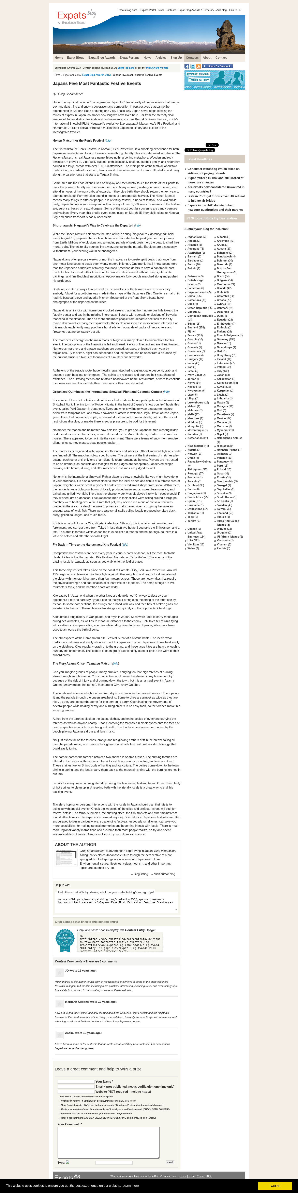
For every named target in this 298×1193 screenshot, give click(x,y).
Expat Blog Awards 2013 (96, 75)
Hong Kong (224, 355)
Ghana (192, 343)
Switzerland (195, 508)
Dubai (220, 315)
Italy (219, 371)
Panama (222, 457)
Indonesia (223, 363)
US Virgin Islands (228, 536)
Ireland (221, 366)
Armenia (193, 244)
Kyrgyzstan (195, 390)
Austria (221, 248)
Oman (191, 457)
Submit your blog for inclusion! (206, 229)
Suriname (194, 505)
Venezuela (223, 540)
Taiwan (221, 508)
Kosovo (192, 386)
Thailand (222, 512)
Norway (192, 453)
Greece (221, 343)
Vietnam (222, 544)
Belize (191, 264)
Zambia (221, 548)
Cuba (191, 303)
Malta (191, 414)
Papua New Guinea (199, 461)
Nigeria (192, 449)
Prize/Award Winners (157, 68)
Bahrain (192, 256)
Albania (221, 236)
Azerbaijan (194, 252)
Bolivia (192, 268)
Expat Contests (71, 75)
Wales (191, 548)
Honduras (194, 355)
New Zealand (196, 445)
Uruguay (222, 532)
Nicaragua (223, 445)
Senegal (222, 485)
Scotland (193, 485)
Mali (219, 410)
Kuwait (221, 386)
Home (57, 75)
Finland (221, 331)
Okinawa (222, 453)
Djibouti (192, 311)
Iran (190, 366)
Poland (221, 469)
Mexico (221, 418)
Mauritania (223, 414)
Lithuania (223, 398)
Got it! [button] (275, 1185)
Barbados (193, 260)
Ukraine (221, 528)
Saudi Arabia (225, 481)
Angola (192, 240)
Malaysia (222, 406)
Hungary (193, 359)
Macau (221, 402)
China (191, 295)
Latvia (220, 394)
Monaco (222, 422)
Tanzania (193, 512)
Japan (220, 374)
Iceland (221, 359)
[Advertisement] (214, 116)
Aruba (220, 244)
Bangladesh (224, 256)
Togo (191, 516)
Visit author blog (164, 874)
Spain (191, 501)
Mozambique (196, 430)
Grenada (193, 347)
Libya (191, 398)
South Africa (195, 497)
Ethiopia (222, 327)
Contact (201, 1176)
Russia (221, 477)
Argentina (223, 240)
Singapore (194, 493)
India (191, 363)
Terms (191, 1176)
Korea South (225, 382)
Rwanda (192, 481)
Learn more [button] (130, 1185)
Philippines (195, 469)
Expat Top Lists (126, 68)
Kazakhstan (224, 378)
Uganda (192, 528)
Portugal (193, 473)
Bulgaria (222, 280)
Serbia (192, 489)
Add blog (221, 10)
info (108, 140)
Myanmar (222, 430)
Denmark (222, 307)
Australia (193, 248)
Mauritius (193, 418)
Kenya (191, 382)
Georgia (192, 339)
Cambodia (223, 284)
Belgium (222, 260)
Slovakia (222, 493)
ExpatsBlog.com (127, 10)
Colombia (223, 295)
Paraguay (223, 461)
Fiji (190, 331)
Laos (191, 394)
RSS (209, 1176)
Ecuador (222, 319)
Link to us (235, 10)
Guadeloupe (224, 347)
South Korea (225, 497)
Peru (220, 465)
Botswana (194, 276)
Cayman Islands (198, 292)
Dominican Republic (200, 315)
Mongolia (193, 426)
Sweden (222, 505)
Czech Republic (197, 307)
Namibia (193, 434)
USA (190, 540)
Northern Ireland (227, 449)
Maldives (193, 410)
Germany (222, 339)
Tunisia (221, 516)
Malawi (192, 406)
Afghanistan (195, 236)
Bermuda (222, 264)
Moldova (193, 422)
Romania (193, 477)
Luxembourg (196, 402)
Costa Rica (194, 300)
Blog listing (141, 874)
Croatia (221, 300)
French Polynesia (228, 335)
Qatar (220, 473)
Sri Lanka (223, 501)
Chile (220, 292)
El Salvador (224, 323)
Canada (221, 288)
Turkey (192, 520)
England (193, 327)
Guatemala (194, 351)
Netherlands (195, 437)
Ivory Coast (195, 374)
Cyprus (221, 303)
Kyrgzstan (223, 390)
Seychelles (223, 489)
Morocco (222, 426)
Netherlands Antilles (229, 437)
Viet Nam (193, 544)
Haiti (220, 351)
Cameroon (194, 288)
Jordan (192, 378)
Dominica (223, 311)
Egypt (191, 323)
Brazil (220, 276)
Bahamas (222, 252)
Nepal (220, 434)
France (192, 335)
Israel (191, 371)
